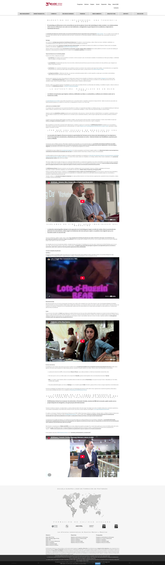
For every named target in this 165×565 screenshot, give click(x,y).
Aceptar (98, 563)
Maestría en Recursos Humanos (77, 542)
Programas (80, 4)
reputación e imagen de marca (70, 46)
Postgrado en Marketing (101, 539)
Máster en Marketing (50, 542)
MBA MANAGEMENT (25, 13)
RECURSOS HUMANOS (68, 13)
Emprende (103, 4)
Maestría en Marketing (75, 539)
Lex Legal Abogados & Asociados (101, 409)
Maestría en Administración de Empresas (79, 537)
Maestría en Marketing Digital (77, 541)
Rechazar (103, 563)
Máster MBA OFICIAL (50, 537)
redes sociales (100, 33)
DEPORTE (125, 13)
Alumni (97, 4)
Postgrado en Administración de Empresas (105, 537)
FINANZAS (82, 13)
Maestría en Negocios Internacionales (78, 538)
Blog (109, 4)
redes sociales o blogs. (98, 69)
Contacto (116, 8)
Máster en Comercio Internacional (53, 541)
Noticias (86, 4)
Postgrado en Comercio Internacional (104, 538)
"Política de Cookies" (90, 563)
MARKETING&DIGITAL (39, 13)
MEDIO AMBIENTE (97, 13)
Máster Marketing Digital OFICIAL (52, 538)
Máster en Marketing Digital (51, 543)
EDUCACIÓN (140, 13)
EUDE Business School (62, 432)
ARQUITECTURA (111, 13)
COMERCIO (53, 13)
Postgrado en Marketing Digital (102, 541)
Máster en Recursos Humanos (52, 545)
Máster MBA (48, 539)
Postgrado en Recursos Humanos (103, 542)
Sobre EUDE (115, 4)
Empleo (92, 4)
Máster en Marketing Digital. (71, 86)
